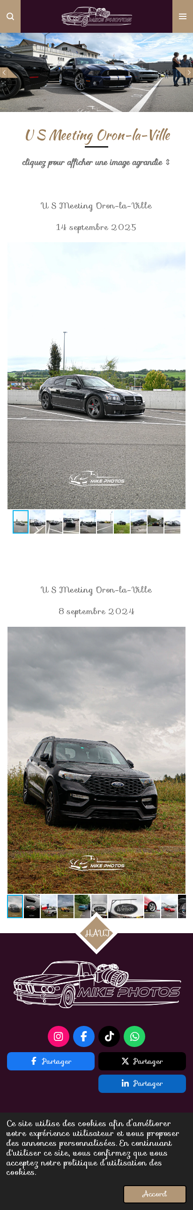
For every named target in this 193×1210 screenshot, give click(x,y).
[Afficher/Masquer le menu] (182, 16)
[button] (177, 250)
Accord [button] (155, 1194)
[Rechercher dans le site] (10, 16)
